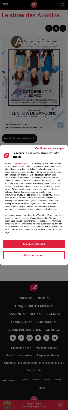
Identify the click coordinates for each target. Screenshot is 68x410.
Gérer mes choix (34, 255)
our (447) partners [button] (19, 163)
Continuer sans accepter (50, 148)
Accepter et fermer (34, 244)
